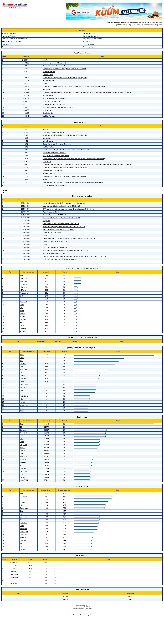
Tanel (22, 275)
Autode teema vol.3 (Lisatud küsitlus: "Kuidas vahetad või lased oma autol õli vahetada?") (74, 86)
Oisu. (22, 358)
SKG (21, 296)
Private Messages (89, 44)
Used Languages (89, 47)
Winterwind (24, 459)
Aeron (22, 411)
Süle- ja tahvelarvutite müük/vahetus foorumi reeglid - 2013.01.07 (65, 250)
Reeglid (45, 244)
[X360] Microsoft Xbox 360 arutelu (54, 104)
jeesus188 (23, 387)
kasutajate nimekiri (135, 22)
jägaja (22, 372)
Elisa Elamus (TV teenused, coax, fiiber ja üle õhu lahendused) (64, 69)
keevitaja (23, 314)
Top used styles (7, 47)
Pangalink (46, 221)
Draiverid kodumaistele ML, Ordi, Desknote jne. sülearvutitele (64, 203)
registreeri (159, 22)
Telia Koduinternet (49, 72)
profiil (118, 25)
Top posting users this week (92, 39)
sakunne (23, 319)
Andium (22, 331)
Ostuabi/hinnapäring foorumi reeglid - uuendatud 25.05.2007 (64, 227)
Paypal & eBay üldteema (51, 101)
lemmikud (124, 25)
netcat (22, 381)
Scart (22, 311)
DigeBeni (23, 445)
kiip (21, 308)
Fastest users (6, 44)
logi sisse (159, 25)
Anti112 (22, 448)
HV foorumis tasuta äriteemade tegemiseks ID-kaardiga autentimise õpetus (69, 209)
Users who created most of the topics (15, 39)
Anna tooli (23, 284)
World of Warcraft (48, 116)
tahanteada (24, 281)
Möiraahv (23, 278)
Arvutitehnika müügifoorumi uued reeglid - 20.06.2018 (61, 206)
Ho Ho (22, 477)
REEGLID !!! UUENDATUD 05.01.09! (55, 241)
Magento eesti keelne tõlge (52, 212)
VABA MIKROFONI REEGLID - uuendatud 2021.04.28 (61, 218)
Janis (22, 367)
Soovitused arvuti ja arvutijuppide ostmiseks (58, 107)
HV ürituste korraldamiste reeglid (54, 253)
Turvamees (24, 370)
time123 (23, 328)
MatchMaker (24, 396)
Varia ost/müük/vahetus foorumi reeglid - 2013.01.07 (61, 224)
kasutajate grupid (148, 22)
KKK (111, 22)
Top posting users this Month (12, 41)
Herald (22, 402)
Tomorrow (23, 456)
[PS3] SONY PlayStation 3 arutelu (54, 98)
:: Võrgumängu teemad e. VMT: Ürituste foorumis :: (60, 259)
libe (21, 439)
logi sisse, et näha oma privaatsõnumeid (141, 25)
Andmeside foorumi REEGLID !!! (54, 233)
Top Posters (87, 41)
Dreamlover (24, 299)
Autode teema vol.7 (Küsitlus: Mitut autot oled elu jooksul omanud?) (66, 150)
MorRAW (23, 462)
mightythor (23, 287)
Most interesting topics (90, 36)
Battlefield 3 (47, 110)
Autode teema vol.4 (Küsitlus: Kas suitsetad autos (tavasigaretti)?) (65, 78)
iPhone (45, 84)
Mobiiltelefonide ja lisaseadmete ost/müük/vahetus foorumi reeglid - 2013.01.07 (70, 238)
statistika (125, 22)
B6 (21, 393)
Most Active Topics (8, 36)
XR (21, 465)
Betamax (23, 317)
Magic (22, 390)
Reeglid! (45, 235)
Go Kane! (23, 302)
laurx (22, 305)
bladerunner (24, 405)
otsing (117, 22)
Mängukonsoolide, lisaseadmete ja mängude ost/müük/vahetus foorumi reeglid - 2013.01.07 (75, 256)
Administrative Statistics (10, 33)
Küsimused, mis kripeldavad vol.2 (54, 63)
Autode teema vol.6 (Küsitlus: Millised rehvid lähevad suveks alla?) (66, 168)
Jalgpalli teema (48, 95)
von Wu (22, 375)
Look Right (24, 480)
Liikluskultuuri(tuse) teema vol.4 (54, 170)
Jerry (22, 408)
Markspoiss (24, 293)
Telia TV (45, 60)
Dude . (22, 325)
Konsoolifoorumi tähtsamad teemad (55, 247)
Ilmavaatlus (46, 89)
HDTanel (23, 290)
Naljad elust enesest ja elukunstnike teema (57, 66)
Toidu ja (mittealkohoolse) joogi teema (56, 156)
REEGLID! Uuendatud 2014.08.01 (54, 215)
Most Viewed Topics (89, 33)
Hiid (21, 322)
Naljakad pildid (48, 113)
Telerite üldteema (49, 81)
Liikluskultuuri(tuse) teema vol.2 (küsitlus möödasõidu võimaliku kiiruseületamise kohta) (73, 182)
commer (23, 378)
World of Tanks (48, 75)
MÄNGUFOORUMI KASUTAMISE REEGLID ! (58, 230)
